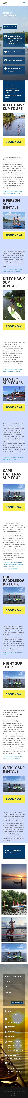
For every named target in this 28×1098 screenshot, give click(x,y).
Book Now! (14, 142)
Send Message (17, 1003)
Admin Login (14, 1095)
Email (10, 1019)
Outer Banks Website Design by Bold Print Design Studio (14, 1092)
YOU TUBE (11, 1037)
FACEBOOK (11, 1027)
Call (9, 1011)
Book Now (11, 26)
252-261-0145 (12, 1014)
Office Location (14, 1042)
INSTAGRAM (12, 1032)
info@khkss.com (13, 1022)
